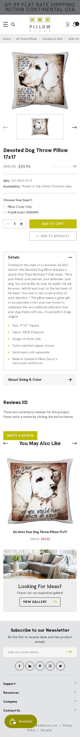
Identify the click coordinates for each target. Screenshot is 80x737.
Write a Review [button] (20, 435)
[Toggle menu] (5, 24)
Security (46, 730)
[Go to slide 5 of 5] (74, 443)
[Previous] (5, 127)
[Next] (74, 127)
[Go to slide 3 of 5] (5, 443)
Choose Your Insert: (18, 200)
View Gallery (35, 602)
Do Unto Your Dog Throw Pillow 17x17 (40, 532)
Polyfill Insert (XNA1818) (23, 212)
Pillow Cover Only (20, 206)
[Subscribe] (69, 652)
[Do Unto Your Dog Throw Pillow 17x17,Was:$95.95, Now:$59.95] (40, 491)
